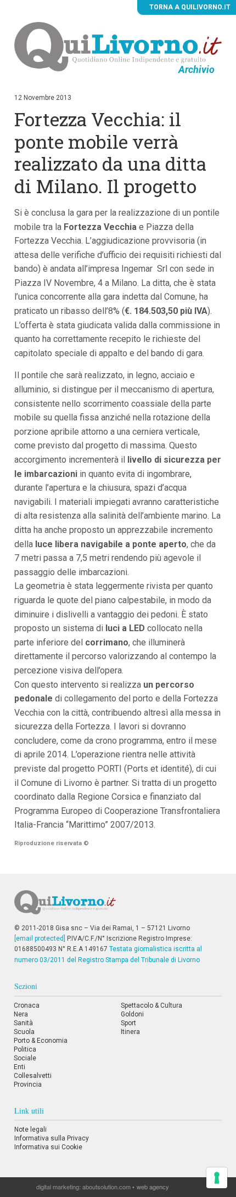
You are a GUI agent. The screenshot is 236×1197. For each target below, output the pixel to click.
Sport (128, 1023)
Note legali (30, 1129)
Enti (19, 1067)
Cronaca (27, 1005)
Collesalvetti (33, 1076)
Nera (21, 1014)
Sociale (25, 1058)
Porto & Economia (41, 1040)
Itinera (130, 1032)
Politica (25, 1049)
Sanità (23, 1023)
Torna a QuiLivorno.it (189, 7)
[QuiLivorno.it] (118, 906)
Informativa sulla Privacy (51, 1138)
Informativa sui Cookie (48, 1147)
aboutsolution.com (106, 1186)
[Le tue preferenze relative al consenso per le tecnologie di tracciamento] (216, 1177)
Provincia (28, 1084)
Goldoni (132, 1014)
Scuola (24, 1032)
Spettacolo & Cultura (151, 1005)
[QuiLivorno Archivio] (118, 46)
